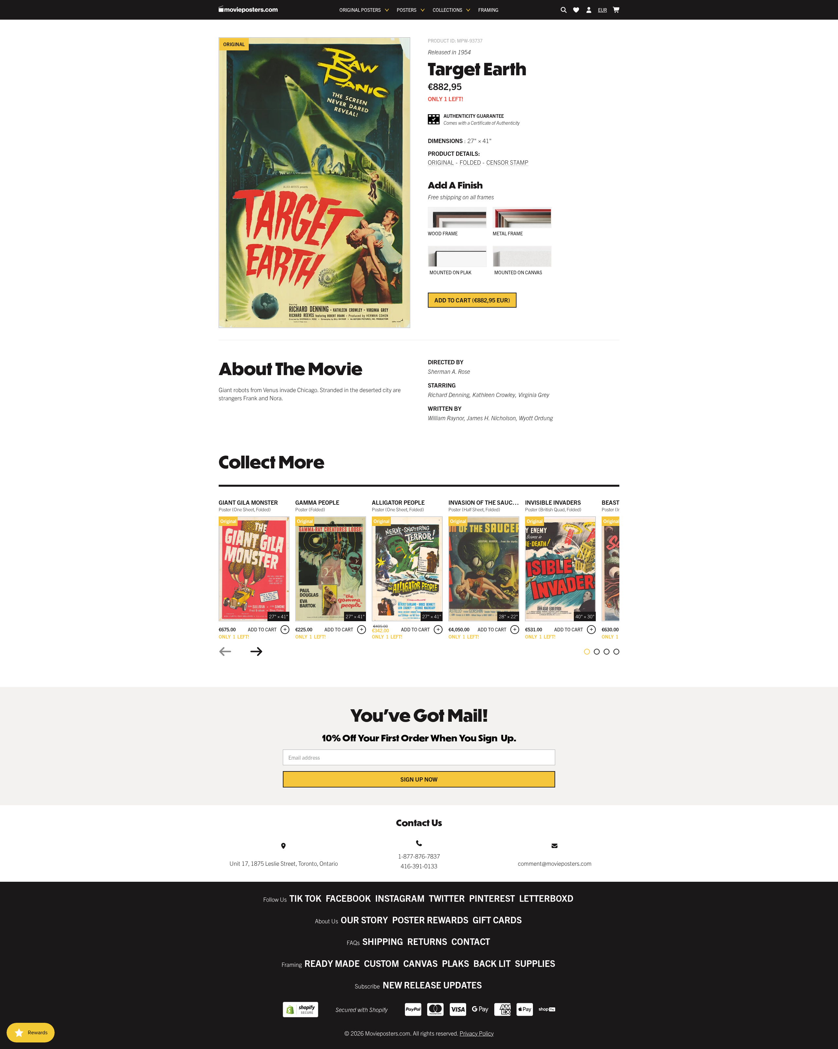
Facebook (348, 898)
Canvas (420, 963)
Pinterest (492, 898)
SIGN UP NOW (419, 779)
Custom (381, 963)
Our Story (364, 919)
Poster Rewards (430, 919)
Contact (470, 941)
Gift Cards (497, 919)
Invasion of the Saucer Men (491, 502)
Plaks (455, 963)
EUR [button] (602, 10)
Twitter (447, 898)
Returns (427, 941)
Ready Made (332, 963)
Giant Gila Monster (248, 502)
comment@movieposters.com (555, 863)
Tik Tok (305, 898)
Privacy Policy (477, 1033)
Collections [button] (447, 10)
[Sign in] (589, 10)
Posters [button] (406, 10)
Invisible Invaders (553, 502)
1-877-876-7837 (419, 856)
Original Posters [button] (360, 10)
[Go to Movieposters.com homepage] (248, 9)
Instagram (400, 898)
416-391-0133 (419, 866)
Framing (488, 10)
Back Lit (492, 963)
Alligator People (398, 502)
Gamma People (317, 502)
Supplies (535, 963)
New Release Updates (432, 984)
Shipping (382, 941)
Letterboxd (546, 898)
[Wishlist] (576, 10)
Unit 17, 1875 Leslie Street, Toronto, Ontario (283, 863)
